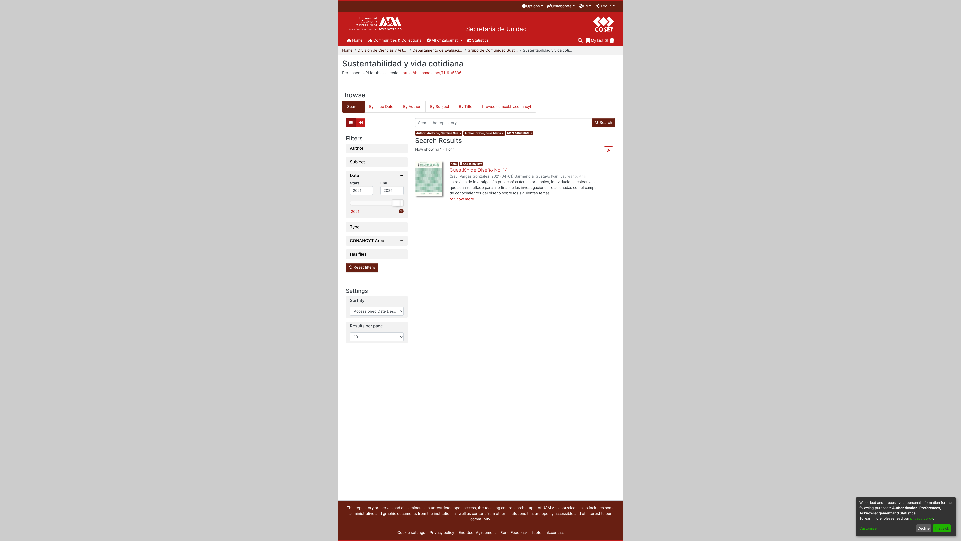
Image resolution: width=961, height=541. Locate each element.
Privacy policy (442, 532)
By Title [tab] (465, 106)
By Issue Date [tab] (381, 106)
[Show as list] (351, 122)
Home (347, 50)
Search (605, 122)
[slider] (396, 202)
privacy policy (921, 518)
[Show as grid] (361, 122)
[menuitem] (532, 6)
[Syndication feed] (608, 150)
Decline (924, 528)
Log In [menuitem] (606, 6)
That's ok (941, 528)
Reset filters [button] (364, 267)
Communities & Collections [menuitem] (397, 40)
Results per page (366, 326)
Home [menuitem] (357, 40)
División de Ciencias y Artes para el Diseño (383, 50)
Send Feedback (514, 532)
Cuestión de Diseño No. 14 (479, 170)
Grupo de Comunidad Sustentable (493, 50)
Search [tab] (353, 106)
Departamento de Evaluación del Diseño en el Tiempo (438, 50)
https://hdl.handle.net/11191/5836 (432, 72)
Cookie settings (411, 532)
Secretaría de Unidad (496, 29)
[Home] (374, 24)
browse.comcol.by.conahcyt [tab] (506, 106)
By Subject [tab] (439, 106)
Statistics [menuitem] (480, 40)
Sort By (357, 300)
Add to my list (472, 164)
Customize (868, 528)
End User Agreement (477, 532)
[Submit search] (580, 41)
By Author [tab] (412, 106)
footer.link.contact (548, 532)
